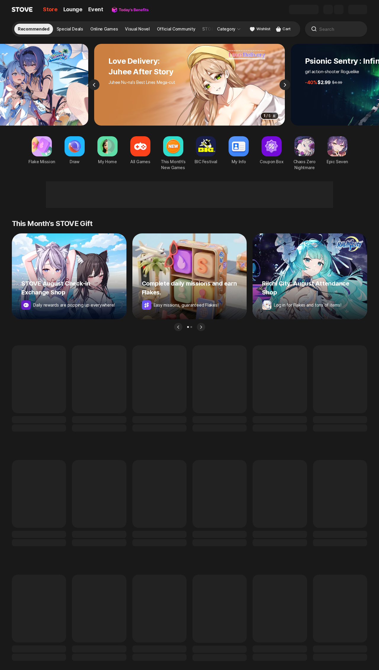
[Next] (285, 84)
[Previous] (94, 84)
